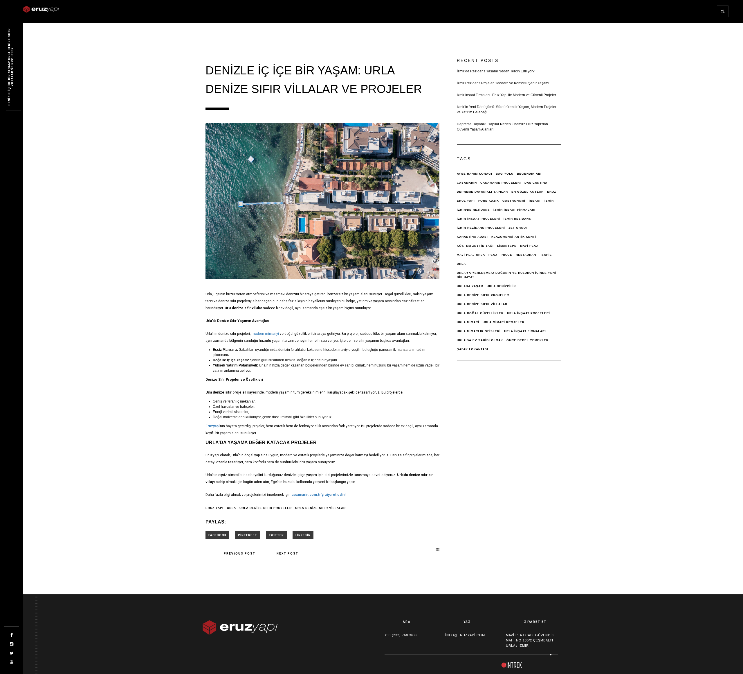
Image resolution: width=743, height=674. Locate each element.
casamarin (467, 182)
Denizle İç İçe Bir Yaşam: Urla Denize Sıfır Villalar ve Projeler (11, 67)
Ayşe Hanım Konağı (474, 173)
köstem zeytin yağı (475, 245)
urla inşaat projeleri (528, 313)
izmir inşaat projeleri (478, 218)
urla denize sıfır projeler (265, 507)
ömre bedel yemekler (527, 340)
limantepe (507, 245)
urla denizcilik (501, 286)
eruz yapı (214, 507)
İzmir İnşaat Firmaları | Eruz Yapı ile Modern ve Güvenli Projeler (506, 95)
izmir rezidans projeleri (481, 227)
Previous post (239, 553)
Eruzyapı (212, 426)
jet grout (518, 227)
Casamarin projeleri (500, 182)
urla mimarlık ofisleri (479, 331)
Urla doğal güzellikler (480, 313)
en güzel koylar (527, 191)
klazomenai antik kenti (513, 236)
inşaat (535, 200)
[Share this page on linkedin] (303, 535)
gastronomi (513, 200)
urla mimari (468, 322)
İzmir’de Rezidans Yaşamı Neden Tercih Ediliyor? (496, 71)
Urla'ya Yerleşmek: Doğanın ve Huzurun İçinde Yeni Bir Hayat (506, 275)
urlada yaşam (470, 286)
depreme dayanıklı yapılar (482, 191)
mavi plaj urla (471, 254)
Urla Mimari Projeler (503, 322)
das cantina (535, 182)
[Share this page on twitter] (276, 535)
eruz (551, 191)
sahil (547, 254)
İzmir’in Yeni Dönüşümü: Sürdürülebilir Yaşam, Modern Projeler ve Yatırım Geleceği (506, 109)
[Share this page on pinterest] (247, 535)
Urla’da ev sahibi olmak (480, 340)
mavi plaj (529, 245)
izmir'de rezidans (473, 209)
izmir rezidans (517, 218)
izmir (549, 200)
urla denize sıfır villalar (320, 507)
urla (231, 507)
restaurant (527, 254)
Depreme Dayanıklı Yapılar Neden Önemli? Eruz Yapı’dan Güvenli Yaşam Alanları (502, 126)
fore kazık (488, 200)
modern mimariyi (265, 334)
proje (506, 254)
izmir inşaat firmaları (514, 209)
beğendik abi (529, 173)
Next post (287, 553)
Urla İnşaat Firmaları (525, 331)
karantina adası (472, 236)
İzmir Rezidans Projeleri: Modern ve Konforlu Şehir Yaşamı (503, 83)
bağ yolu (504, 173)
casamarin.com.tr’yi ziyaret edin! (318, 495)
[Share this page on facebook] (217, 535)
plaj (492, 254)
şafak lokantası (472, 349)
